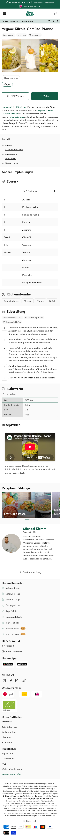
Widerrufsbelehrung (12, 768)
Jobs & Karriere (9, 726)
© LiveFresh (30, 820)
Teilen (46, 96)
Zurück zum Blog (32, 572)
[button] (4, 13)
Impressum (7, 753)
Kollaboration (9, 732)
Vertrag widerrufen (11, 774)
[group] (26, 505)
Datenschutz (8, 758)
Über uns (6, 737)
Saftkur (6, 126)
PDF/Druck (17, 96)
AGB (4, 763)
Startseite (7, 721)
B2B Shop (7, 742)
